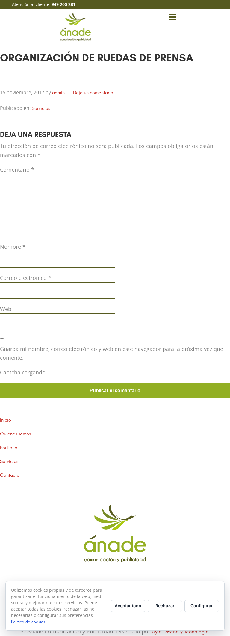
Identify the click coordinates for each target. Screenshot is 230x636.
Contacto (9, 475)
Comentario (17, 169)
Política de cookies (28, 621)
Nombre (12, 246)
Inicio (5, 420)
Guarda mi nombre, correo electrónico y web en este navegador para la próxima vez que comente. (111, 353)
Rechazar (165, 605)
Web (5, 309)
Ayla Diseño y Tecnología (180, 631)
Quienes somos (15, 433)
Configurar (201, 605)
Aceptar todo (128, 605)
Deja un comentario (93, 92)
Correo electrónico (25, 277)
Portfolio (8, 447)
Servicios (41, 108)
